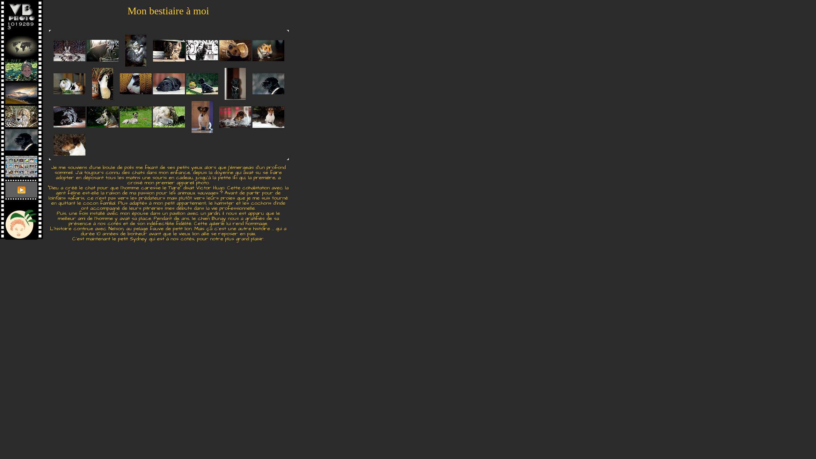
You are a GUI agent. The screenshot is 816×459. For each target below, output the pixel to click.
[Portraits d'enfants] (21, 68)
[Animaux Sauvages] (21, 115)
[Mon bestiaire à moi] (21, 138)
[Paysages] (21, 91)
